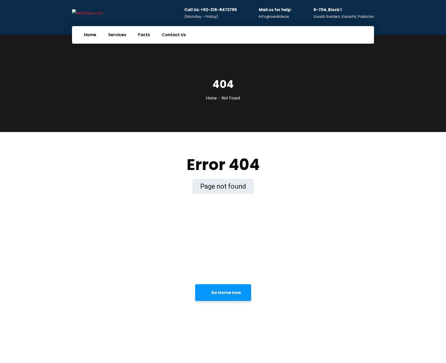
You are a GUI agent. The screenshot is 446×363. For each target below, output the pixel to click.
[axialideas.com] (87, 13)
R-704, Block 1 (328, 9)
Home (211, 98)
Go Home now (225, 293)
